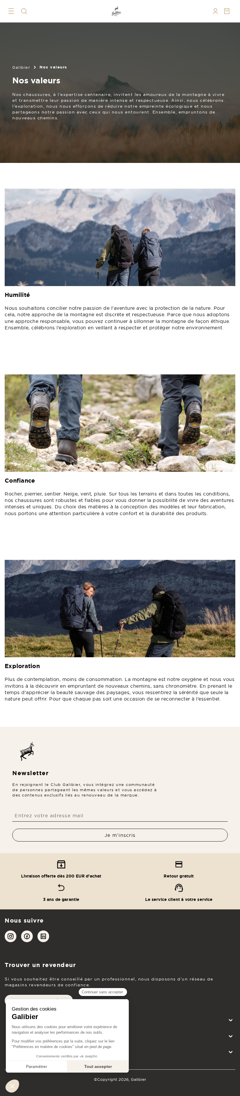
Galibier (21, 67)
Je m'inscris (120, 835)
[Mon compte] (215, 11)
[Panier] (227, 11)
